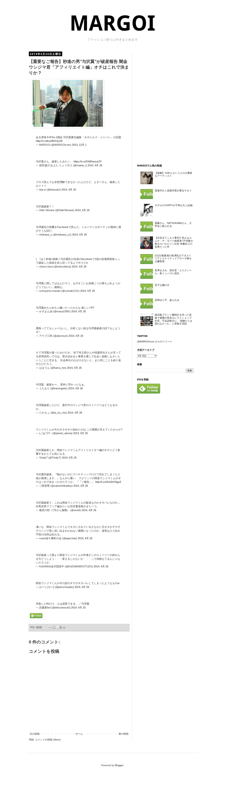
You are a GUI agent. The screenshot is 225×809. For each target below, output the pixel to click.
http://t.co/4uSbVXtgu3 (108, 481)
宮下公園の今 (162, 285)
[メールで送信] (51, 627)
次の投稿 (35, 733)
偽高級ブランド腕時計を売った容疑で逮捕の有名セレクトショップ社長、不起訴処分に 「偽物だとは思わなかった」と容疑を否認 (173, 319)
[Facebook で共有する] (61, 627)
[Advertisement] (163, 105)
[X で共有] (57, 627)
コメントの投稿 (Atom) (48, 739)
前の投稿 (123, 733)
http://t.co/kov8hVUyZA (49, 140)
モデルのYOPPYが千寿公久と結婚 (173, 205)
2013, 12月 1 (79, 144)
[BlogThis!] (54, 627)
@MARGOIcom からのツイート (154, 341)
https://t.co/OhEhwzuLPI (87, 161)
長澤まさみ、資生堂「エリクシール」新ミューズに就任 (173, 272)
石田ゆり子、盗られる (167, 300)
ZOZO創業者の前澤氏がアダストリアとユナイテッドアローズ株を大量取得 (173, 258)
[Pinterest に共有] (64, 627)
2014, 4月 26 (95, 165)
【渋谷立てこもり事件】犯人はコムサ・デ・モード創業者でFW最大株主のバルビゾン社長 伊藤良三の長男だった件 (174, 242)
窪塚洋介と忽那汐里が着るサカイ (173, 190)
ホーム (79, 733)
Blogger (119, 765)
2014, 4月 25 (78, 607)
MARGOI (112, 23)
